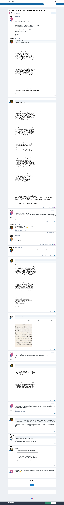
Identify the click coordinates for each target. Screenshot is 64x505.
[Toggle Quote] (16, 40)
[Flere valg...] (55, 16)
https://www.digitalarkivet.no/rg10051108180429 (27, 26)
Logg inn (55, 1)
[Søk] (55, 4)
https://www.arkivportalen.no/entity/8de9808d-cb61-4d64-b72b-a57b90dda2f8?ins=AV (27, 452)
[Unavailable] (23, 335)
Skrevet (18, 16)
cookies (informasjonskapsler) (15, 503)
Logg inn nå (32, 484)
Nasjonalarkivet (11, 1)
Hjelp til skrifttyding (17, 13)
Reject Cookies (53, 503)
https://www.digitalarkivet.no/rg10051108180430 (27, 29)
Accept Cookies (48, 503)
